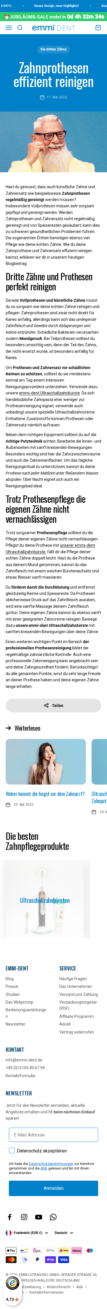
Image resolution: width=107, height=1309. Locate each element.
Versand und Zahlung (78, 994)
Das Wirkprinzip (19, 1002)
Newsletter (15, 1024)
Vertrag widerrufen (76, 1032)
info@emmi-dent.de (24, 1060)
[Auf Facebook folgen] (9, 1217)
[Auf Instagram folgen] (24, 1217)
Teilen (57, 705)
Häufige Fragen (73, 978)
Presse (12, 986)
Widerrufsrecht (58, 1287)
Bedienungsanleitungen (26, 1013)
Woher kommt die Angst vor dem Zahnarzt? (45, 793)
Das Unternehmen (75, 986)
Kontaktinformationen (46, 1292)
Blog (10, 978)
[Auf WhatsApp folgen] (53, 1217)
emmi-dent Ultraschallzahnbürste (49, 393)
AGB (44, 1168)
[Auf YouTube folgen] (39, 1217)
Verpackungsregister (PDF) (78, 1005)
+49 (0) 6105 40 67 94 (25, 1067)
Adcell (64, 1024)
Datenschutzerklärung (23, 1287)
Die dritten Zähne (53, 49)
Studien (13, 994)
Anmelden (54, 1188)
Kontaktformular (21, 1075)
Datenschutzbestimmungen (51, 1164)
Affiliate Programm (76, 1016)
